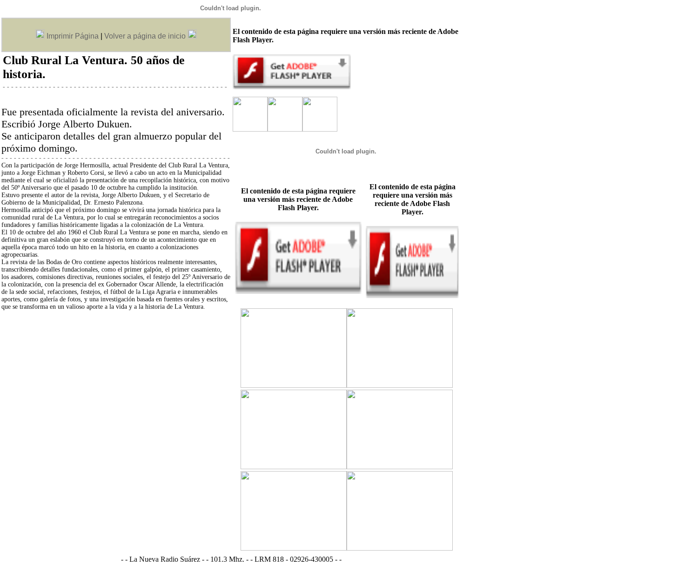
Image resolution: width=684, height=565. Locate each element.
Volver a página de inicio (145, 36)
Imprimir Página (72, 36)
